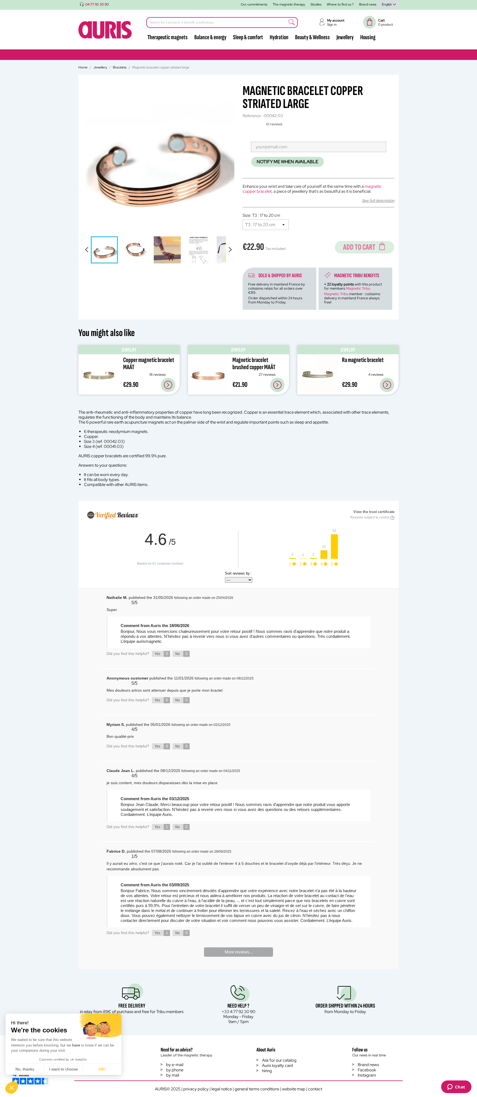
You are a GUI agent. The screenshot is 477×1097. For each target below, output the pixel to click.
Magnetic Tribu (358, 288)
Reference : (253, 115)
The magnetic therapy (289, 4)
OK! (102, 1069)
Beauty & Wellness (312, 37)
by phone (174, 1070)
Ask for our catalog (279, 1060)
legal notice (221, 1089)
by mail (172, 1075)
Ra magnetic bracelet (363, 360)
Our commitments (254, 4)
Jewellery (345, 37)
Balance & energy (210, 37)
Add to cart (359, 247)
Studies (316, 4)
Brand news (367, 4)
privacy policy (196, 1089)
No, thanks (24, 1069)
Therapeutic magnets (167, 37)
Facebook (367, 1070)
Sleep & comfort (248, 37)
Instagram (367, 1075)
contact (315, 1089)
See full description (378, 200)
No (181, 654)
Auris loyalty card (277, 1065)
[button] (11, 1087)
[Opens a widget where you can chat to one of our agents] (456, 1087)
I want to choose (63, 1069)
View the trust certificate (373, 512)
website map (293, 1089)
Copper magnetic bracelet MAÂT (148, 363)
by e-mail (174, 1064)
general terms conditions (257, 1089)
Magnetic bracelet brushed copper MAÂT (253, 363)
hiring (267, 1071)
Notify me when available (287, 162)
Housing (367, 37)
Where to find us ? (340, 4)
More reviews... (239, 952)
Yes (161, 654)
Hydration (279, 37)
